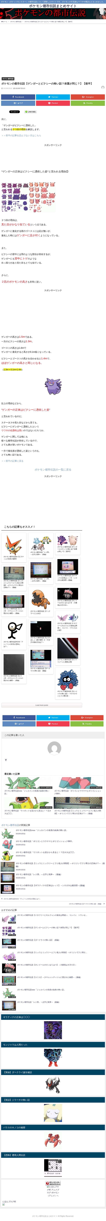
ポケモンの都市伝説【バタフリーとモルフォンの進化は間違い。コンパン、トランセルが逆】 (67, 627)
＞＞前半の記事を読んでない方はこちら (21, 135)
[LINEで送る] (30, 112)
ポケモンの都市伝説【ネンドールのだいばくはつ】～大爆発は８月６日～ (67, 603)
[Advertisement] (53, 154)
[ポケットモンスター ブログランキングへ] (53, 1183)
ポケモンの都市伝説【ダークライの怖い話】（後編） (40, 670)
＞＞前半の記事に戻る (12, 461)
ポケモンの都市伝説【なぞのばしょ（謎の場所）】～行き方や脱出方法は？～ (40, 640)
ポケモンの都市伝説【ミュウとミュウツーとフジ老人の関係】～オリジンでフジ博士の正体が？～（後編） (13, 584)
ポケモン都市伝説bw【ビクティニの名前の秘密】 (14, 558)
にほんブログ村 (9, 1202)
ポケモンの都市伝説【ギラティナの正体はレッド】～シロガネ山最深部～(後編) (67, 578)
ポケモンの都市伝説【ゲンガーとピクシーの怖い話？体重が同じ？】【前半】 (67, 549)
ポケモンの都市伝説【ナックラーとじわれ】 (40, 612)
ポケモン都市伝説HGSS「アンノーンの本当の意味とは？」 (13, 644)
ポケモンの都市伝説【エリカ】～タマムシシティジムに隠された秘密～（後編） (13, 611)
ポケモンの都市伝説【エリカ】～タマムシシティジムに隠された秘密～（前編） (13, 678)
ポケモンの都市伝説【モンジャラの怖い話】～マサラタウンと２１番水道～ (67, 694)
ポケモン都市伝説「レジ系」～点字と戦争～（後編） (40, 580)
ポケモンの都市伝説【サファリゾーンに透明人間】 (67, 661)
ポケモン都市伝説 (8, 78)
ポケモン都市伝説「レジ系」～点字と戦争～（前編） (40, 553)
